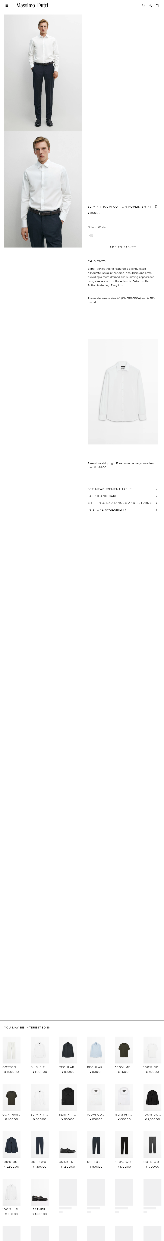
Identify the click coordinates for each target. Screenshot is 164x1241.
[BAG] (157, 5)
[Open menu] (6, 5)
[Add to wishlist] (156, 206)
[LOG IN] (150, 5)
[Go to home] (32, 5)
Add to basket (123, 247)
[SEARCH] (143, 5)
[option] (91, 235)
